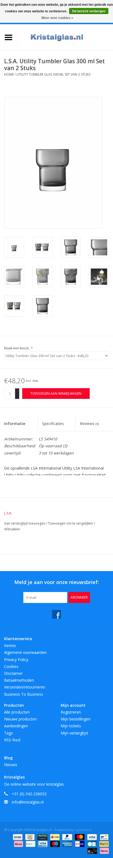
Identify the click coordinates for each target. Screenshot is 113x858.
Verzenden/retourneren (24, 687)
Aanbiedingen (16, 725)
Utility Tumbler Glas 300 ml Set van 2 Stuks (53, 74)
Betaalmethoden (19, 680)
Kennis (10, 645)
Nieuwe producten (20, 719)
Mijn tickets (71, 725)
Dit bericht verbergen (88, 11)
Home (9, 74)
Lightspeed (82, 829)
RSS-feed (12, 739)
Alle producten (17, 712)
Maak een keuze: (18, 348)
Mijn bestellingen (76, 719)
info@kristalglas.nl (28, 802)
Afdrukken (12, 529)
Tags (8, 733)
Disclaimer (13, 673)
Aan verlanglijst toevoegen (25, 523)
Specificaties (53, 423)
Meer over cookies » (57, 18)
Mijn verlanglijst (74, 733)
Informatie (14, 423)
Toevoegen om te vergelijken (71, 523)
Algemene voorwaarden (25, 652)
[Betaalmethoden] (17, 836)
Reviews (89, 423)
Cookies (11, 666)
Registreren (71, 712)
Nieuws (10, 764)
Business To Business (23, 694)
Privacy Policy (16, 659)
